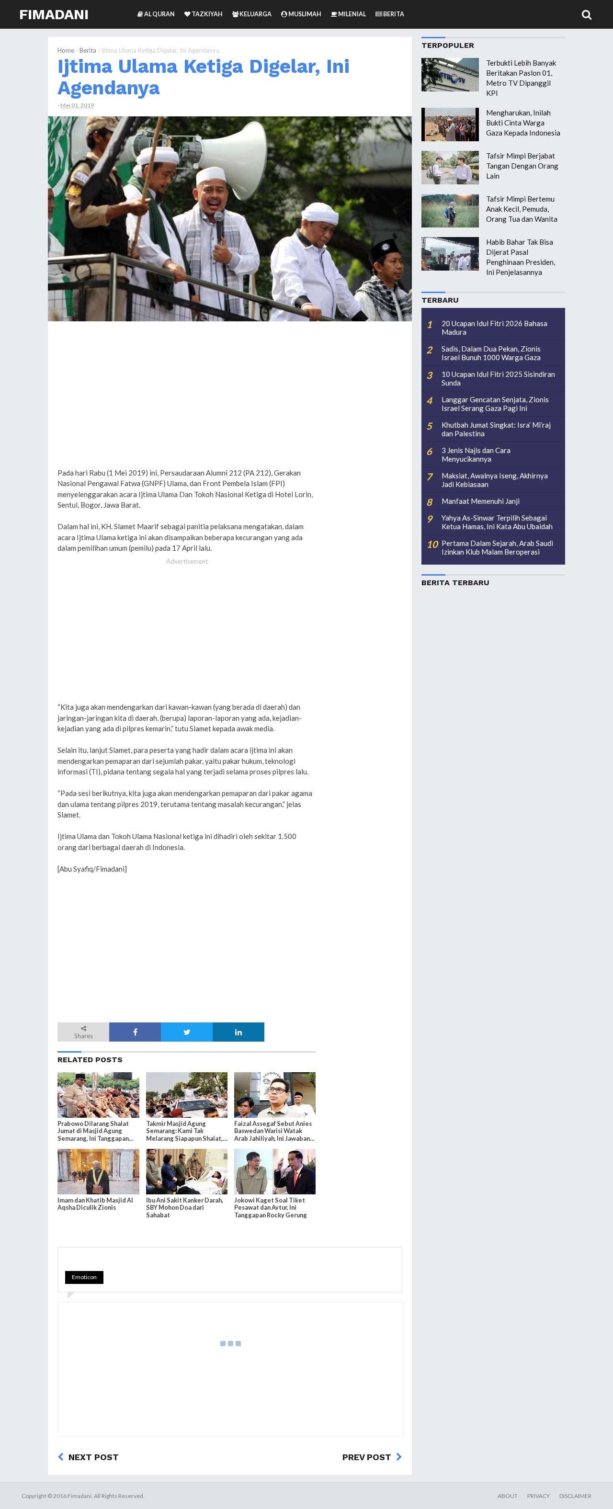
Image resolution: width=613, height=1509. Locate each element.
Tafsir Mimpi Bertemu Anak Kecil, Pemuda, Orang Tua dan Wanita (521, 208)
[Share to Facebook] (135, 1032)
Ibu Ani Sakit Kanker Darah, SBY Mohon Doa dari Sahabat (184, 1207)
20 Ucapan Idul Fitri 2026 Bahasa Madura (494, 327)
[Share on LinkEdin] (238, 1032)
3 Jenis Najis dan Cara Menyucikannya (476, 454)
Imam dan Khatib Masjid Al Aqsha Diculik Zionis (95, 1204)
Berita (87, 50)
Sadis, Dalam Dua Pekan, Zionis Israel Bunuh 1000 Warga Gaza (491, 353)
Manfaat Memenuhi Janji (481, 501)
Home (65, 50)
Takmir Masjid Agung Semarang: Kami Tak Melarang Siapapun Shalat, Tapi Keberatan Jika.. (184, 1131)
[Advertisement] (364, 474)
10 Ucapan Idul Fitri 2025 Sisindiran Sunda (498, 378)
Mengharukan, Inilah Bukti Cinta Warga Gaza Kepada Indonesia (523, 122)
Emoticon (84, 1277)
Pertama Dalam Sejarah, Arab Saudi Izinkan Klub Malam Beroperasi (497, 547)
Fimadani (54, 14)
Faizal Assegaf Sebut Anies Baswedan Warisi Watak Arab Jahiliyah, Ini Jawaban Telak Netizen (273, 1131)
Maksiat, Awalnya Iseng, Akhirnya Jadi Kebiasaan (495, 479)
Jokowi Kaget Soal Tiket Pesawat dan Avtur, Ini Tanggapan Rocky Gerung (270, 1207)
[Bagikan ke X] (187, 1032)
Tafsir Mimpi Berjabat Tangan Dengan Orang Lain (522, 165)
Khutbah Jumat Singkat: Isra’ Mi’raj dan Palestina (496, 429)
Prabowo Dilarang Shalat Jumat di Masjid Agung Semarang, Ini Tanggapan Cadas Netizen (93, 1131)
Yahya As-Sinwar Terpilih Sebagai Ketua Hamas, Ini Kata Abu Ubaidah (497, 522)
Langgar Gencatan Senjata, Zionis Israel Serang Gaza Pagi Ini (495, 403)
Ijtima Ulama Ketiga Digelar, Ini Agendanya (203, 77)
